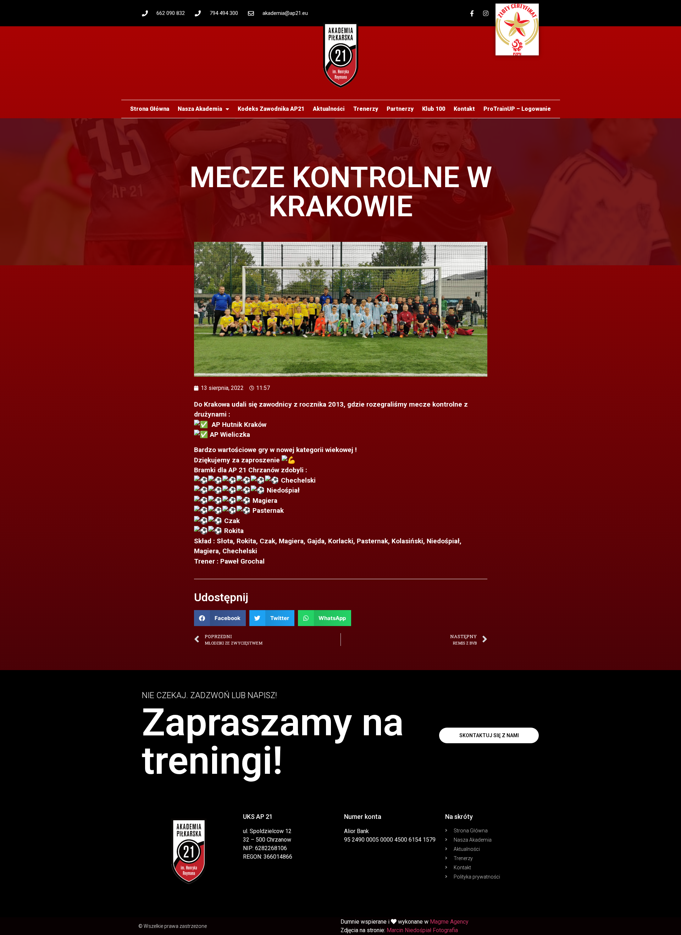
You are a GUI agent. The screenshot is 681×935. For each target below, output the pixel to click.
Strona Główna (149, 108)
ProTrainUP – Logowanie (517, 108)
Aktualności (329, 108)
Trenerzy (365, 108)
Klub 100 (433, 108)
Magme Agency (449, 921)
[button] (220, 618)
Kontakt (464, 108)
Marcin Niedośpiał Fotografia (422, 930)
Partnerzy (400, 108)
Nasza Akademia (200, 108)
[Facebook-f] (472, 13)
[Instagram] (486, 13)
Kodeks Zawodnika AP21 (271, 108)
